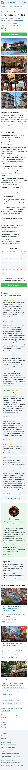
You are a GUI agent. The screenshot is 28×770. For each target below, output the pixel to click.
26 (10, 269)
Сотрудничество (6, 751)
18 (6, 266)
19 (10, 266)
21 (17, 266)
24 (3, 269)
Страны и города (6, 742)
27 (14, 269)
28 (17, 269)
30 (25, 269)
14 (17, 262)
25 (6, 269)
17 (3, 266)
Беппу (4, 727)
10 (3, 262)
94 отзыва (14, 23)
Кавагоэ (5, 724)
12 (10, 262)
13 (14, 262)
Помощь (3, 736)
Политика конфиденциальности (10, 756)
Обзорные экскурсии (8, 700)
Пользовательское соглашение (10, 753)
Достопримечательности (8, 744)
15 (21, 262)
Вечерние (17, 703)
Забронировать (13, 34)
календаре (20, 20)
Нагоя (4, 717)
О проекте (4, 733)
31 (3, 273)
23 (25, 266)
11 (6, 262)
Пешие (18, 700)
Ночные (10, 703)
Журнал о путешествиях (8, 747)
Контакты (4, 738)
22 (21, 266)
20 (14, 266)
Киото (4, 720)
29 (21, 269)
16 (25, 262)
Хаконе (5, 722)
